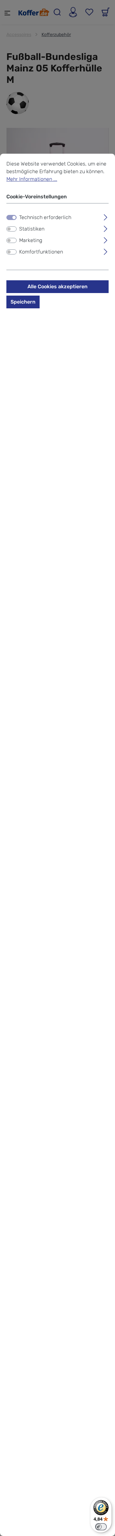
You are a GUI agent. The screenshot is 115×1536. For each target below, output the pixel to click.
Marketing (30, 240)
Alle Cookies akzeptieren (57, 286)
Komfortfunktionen (41, 252)
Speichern (23, 302)
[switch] (11, 229)
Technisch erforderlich (45, 217)
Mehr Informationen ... (31, 179)
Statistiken (31, 229)
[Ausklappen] (106, 216)
